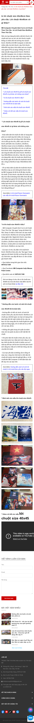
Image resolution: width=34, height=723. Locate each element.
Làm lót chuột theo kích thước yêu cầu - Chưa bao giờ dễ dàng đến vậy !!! (22, 632)
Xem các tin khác (17, 648)
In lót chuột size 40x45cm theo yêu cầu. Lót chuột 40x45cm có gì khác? (15, 19)
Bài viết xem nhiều (10, 608)
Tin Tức (11, 6)
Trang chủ (4, 6)
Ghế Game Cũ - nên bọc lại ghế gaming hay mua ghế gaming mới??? (22, 623)
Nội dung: (4, 580)
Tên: (2, 564)
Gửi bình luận (8, 598)
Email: (3, 572)
